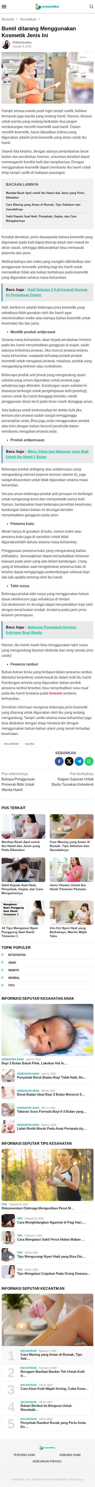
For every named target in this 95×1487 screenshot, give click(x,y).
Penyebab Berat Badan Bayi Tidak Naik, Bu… (52, 1077)
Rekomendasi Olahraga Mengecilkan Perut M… (38, 1208)
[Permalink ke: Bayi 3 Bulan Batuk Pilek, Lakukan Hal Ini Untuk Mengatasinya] (47, 1030)
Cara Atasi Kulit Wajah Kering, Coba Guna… (55, 1388)
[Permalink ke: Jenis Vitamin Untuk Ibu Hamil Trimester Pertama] (71, 869)
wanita (29, 743)
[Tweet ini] (69, 761)
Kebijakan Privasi (47, 1461)
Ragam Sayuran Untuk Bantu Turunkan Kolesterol (72, 779)
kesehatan (16, 955)
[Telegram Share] (79, 761)
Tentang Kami (24, 1455)
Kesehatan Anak (13, 1059)
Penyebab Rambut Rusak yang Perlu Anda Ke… (53, 1425)
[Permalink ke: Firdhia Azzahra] (6, 44)
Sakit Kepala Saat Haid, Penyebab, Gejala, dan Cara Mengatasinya (22, 889)
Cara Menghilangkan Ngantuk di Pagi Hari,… (51, 1222)
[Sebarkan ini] (59, 761)
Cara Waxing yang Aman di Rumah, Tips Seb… (51, 1356)
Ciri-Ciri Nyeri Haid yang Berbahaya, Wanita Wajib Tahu (68, 932)
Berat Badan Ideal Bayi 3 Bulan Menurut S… (51, 1094)
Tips (4, 1204)
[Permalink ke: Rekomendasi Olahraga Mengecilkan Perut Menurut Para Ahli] (47, 1175)
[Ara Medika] (47, 6)
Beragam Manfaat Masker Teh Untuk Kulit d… (53, 1373)
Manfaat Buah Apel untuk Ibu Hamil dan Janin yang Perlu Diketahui (21, 846)
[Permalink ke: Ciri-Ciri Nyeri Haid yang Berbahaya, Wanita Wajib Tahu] (71, 913)
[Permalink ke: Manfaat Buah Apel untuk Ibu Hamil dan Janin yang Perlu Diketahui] (23, 826)
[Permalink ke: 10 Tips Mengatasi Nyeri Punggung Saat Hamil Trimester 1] (23, 913)
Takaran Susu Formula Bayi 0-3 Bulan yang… (52, 1111)
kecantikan (11, 743)
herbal (14, 978)
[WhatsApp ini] (89, 761)
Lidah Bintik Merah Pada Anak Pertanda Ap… (52, 1128)
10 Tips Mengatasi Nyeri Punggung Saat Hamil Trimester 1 (20, 932)
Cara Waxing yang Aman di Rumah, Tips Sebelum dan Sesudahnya (70, 846)
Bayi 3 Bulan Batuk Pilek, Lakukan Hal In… (34, 1063)
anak (12, 962)
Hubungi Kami (70, 1455)
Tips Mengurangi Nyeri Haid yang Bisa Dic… (51, 1256)
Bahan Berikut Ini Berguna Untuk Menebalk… (46, 1408)
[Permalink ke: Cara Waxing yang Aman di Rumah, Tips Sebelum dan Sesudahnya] (71, 826)
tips (11, 985)
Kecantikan (29, 1351)
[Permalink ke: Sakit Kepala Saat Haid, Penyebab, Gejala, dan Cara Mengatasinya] (23, 869)
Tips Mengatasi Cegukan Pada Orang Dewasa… (54, 1273)
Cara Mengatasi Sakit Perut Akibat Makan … (51, 1239)
